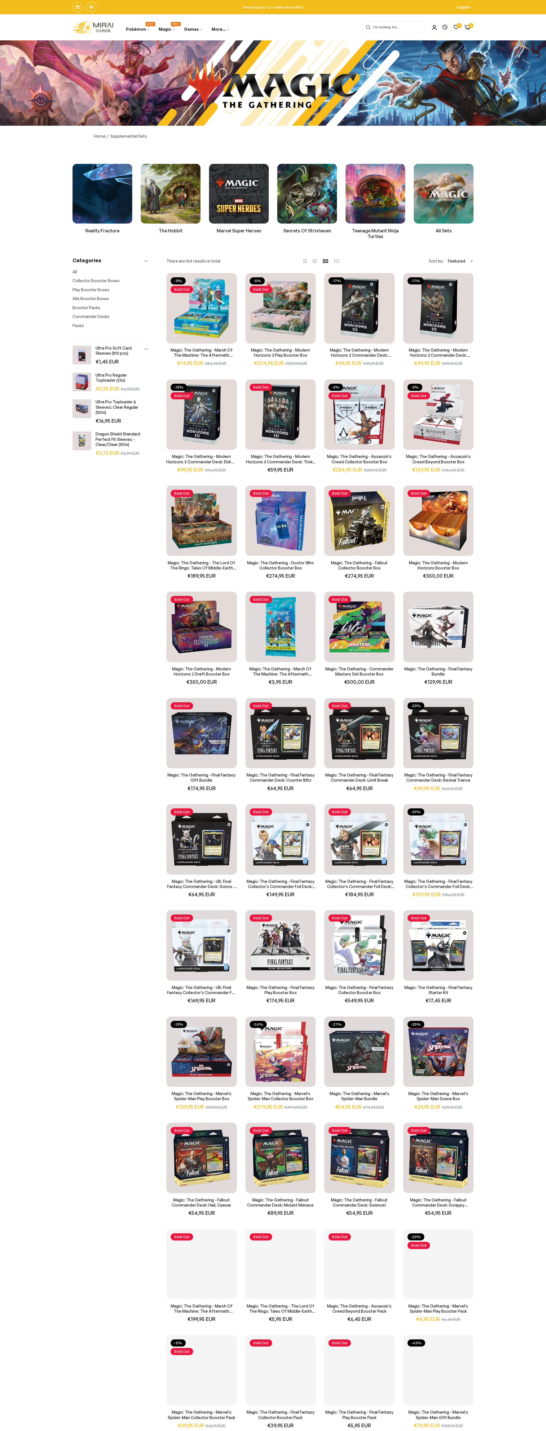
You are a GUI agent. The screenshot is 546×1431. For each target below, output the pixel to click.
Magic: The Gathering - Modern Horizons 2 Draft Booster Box (201, 671)
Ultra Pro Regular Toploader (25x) (111, 378)
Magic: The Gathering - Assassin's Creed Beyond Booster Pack (359, 1309)
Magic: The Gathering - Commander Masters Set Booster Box (359, 671)
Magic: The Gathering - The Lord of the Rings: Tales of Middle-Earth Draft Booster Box (201, 565)
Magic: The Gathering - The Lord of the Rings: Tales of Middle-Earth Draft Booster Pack (280, 1309)
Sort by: (436, 261)
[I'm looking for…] (367, 27)
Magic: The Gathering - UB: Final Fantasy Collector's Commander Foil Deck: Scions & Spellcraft (201, 990)
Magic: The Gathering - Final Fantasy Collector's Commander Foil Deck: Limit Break (359, 884)
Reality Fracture (102, 231)
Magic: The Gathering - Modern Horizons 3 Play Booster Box (280, 353)
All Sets (444, 231)
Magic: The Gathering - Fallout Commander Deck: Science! (359, 1202)
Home (100, 136)
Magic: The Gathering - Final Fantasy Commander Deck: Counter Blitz (281, 777)
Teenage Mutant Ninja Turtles (375, 233)
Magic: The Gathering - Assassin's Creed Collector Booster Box (359, 459)
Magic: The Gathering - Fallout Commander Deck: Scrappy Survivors (438, 1202)
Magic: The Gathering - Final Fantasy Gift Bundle (201, 777)
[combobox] (393, 27)
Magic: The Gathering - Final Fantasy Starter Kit (438, 990)
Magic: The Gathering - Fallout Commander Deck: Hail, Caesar (201, 1202)
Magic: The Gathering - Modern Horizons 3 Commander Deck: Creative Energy (438, 353)
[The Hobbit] (170, 194)
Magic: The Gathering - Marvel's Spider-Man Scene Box (438, 1096)
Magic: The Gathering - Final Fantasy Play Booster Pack (359, 1415)
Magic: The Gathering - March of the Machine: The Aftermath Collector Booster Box (202, 1309)
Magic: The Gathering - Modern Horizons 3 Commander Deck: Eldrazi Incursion (201, 459)
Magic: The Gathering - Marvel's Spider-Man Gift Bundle (438, 1415)
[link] (193, 29)
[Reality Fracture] (102, 194)
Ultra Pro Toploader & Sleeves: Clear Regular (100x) (117, 406)
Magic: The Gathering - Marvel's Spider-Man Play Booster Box (201, 1096)
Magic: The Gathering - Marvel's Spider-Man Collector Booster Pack (201, 1415)
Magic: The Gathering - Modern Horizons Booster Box (438, 565)
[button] (230, 283)
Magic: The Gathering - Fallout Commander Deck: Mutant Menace (280, 1202)
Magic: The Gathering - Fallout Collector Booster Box (359, 565)
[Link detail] (78, 7)
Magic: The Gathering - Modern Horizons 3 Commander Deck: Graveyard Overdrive (359, 353)
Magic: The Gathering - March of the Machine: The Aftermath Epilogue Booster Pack (280, 671)
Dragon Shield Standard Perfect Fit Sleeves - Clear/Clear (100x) (118, 439)
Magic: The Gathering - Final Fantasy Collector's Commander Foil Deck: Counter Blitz (281, 884)
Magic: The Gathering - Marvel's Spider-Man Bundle (359, 1096)
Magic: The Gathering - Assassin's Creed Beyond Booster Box (438, 459)
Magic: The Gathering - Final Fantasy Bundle (438, 671)
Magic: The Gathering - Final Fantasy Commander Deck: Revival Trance (438, 777)
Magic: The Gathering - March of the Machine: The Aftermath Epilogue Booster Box (202, 353)
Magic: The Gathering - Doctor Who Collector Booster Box (280, 565)
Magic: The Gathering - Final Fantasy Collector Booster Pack (281, 1415)
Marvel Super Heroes (239, 231)
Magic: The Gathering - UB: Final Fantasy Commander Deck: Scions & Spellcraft (201, 884)
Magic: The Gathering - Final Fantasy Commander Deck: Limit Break (359, 777)
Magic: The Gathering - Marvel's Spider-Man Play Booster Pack (438, 1309)
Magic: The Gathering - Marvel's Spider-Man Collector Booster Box (280, 1096)
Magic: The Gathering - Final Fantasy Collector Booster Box (359, 990)
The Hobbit (171, 231)
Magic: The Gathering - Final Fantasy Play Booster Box (281, 990)
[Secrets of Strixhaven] (307, 194)
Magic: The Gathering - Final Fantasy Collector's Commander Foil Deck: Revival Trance (438, 884)
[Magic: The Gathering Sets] (443, 194)
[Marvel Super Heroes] (239, 194)
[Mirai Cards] (93, 27)
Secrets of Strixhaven (307, 231)
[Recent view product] (444, 27)
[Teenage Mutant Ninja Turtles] (375, 194)
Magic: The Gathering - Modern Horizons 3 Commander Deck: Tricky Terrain (280, 459)
